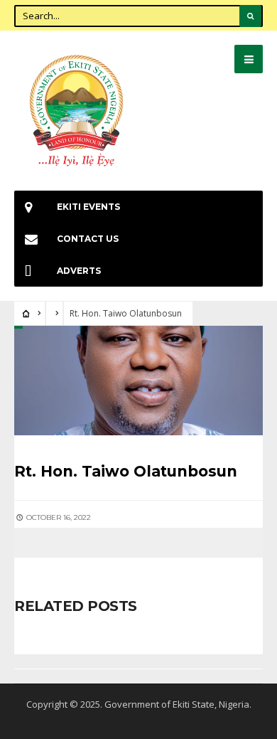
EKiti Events (88, 206)
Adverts (79, 270)
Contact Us (88, 238)
